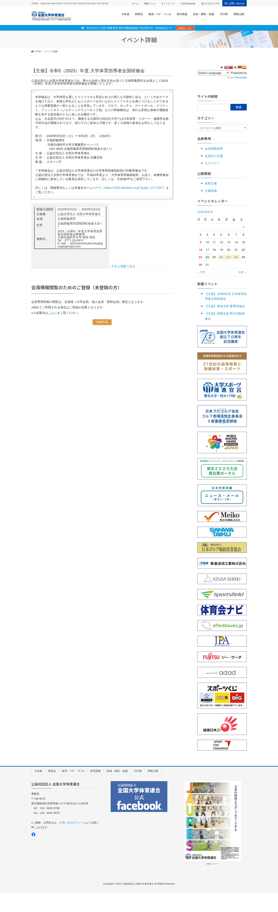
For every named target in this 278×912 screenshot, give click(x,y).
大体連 (38, 771)
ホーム (135, 3)
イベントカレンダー (212, 200)
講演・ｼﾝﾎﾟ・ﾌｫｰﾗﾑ (73, 771)
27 (229, 257)
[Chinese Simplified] (231, 67)
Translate (240, 77)
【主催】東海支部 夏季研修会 (225, 306)
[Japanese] (222, 67)
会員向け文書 (214, 156)
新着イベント (207, 283)
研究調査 (95, 771)
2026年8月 (205, 212)
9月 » (243, 272)
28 (236, 257)
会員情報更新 (214, 148)
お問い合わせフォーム (72, 822)
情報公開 (153, 771)
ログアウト (212, 163)
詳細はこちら (185, 27)
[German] (240, 67)
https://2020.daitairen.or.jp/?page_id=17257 (134, 187)
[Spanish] (244, 67)
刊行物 (138, 771)
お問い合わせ (236, 3)
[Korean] (235, 67)
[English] (226, 67)
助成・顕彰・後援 (117, 771)
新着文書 (211, 183)
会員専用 (204, 138)
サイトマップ (168, 3)
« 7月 (201, 272)
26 (221, 257)
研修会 (52, 771)
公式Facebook (187, 3)
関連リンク (149, 3)
